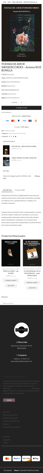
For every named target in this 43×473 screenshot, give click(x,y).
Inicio (4, 2)
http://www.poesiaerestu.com (10, 90)
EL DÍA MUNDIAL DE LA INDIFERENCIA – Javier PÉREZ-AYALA (32, 273)
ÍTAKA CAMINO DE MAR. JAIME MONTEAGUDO (25, 158)
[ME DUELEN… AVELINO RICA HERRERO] (6, 150)
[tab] (7, 190)
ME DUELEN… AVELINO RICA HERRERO (25, 146)
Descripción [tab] (7, 190)
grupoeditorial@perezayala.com (21, 388)
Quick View (11, 285)
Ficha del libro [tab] (20, 190)
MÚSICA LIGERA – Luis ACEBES (10, 272)
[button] (39, 266)
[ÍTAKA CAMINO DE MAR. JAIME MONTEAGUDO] (6, 161)
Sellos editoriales (17, 2)
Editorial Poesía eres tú (30, 2)
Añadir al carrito (22, 108)
